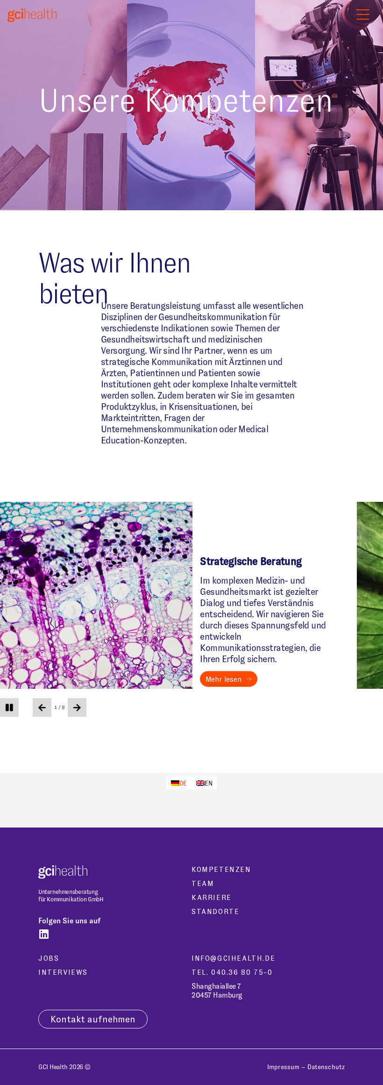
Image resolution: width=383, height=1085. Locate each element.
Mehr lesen (224, 679)
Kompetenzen (221, 869)
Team (203, 883)
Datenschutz (326, 1067)
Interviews (63, 972)
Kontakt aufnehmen (92, 1019)
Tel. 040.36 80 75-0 (232, 972)
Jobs (48, 958)
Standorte (215, 911)
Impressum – (286, 1067)
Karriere (212, 897)
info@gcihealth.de (233, 958)
